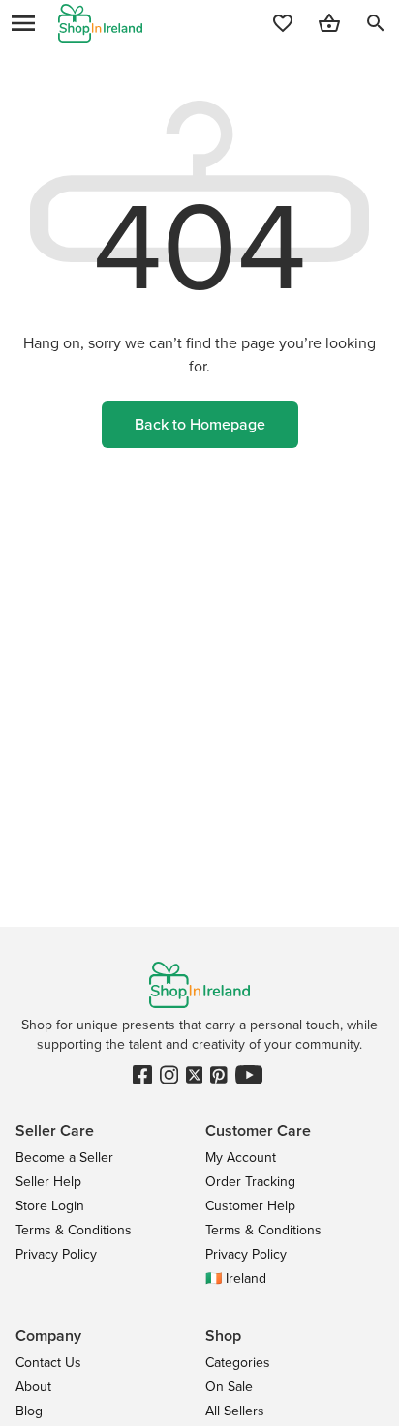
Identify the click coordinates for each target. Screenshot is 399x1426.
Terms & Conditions (73, 1230)
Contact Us (48, 1362)
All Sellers (234, 1411)
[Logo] (100, 23)
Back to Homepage (200, 424)
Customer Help (250, 1206)
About (33, 1387)
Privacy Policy (56, 1254)
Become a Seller (64, 1157)
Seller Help (48, 1182)
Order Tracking (250, 1182)
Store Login (49, 1206)
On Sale (229, 1387)
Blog (29, 1411)
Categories (237, 1362)
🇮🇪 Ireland (235, 1278)
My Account (240, 1157)
